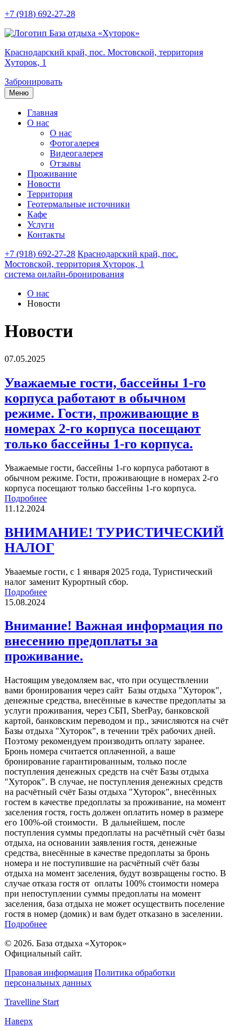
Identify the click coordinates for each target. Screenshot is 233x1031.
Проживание (52, 173)
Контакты (46, 234)
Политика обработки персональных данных (90, 978)
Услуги (40, 224)
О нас (38, 123)
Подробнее (26, 498)
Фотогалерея (74, 143)
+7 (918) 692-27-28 (40, 14)
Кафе (37, 214)
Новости (44, 184)
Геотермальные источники (78, 204)
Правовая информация (48, 972)
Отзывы (65, 163)
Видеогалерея (76, 153)
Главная (42, 112)
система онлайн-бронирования (64, 274)
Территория (49, 194)
